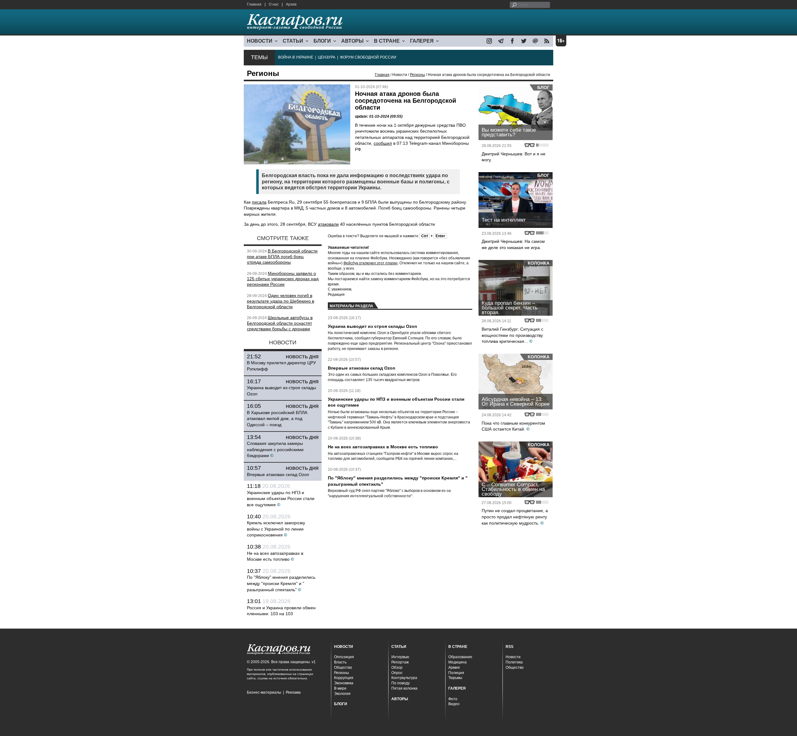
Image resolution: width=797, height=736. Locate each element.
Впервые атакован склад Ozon (278, 474)
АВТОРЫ (352, 41)
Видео (454, 704)
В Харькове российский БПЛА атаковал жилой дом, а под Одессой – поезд (277, 418)
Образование (460, 657)
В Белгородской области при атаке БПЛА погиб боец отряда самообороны (282, 256)
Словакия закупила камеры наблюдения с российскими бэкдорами (275, 449)
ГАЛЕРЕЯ (422, 41)
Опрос (397, 673)
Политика (514, 662)
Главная (254, 4)
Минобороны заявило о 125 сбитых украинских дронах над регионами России (282, 279)
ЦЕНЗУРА (326, 57)
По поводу (400, 683)
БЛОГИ (322, 41)
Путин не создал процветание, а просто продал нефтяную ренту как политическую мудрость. (515, 516)
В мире (340, 688)
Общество (343, 667)
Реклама (293, 692)
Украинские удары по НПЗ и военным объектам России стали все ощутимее (280, 498)
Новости (513, 657)
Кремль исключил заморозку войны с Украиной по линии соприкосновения (276, 528)
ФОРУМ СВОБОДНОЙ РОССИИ (368, 57)
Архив (291, 4)
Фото (452, 699)
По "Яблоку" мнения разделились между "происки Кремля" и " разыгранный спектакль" (281, 583)
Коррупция (343, 678)
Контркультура (404, 678)
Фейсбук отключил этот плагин (370, 263)
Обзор (397, 667)
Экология (342, 693)
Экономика (343, 683)
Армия (454, 667)
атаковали (328, 224)
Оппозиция (344, 657)
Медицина (457, 662)
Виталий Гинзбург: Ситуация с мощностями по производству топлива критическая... (512, 335)
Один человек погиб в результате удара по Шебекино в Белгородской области (280, 301)
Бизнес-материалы (264, 692)
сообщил (383, 143)
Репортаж (400, 662)
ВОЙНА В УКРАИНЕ (295, 57)
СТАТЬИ (293, 41)
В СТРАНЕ (387, 41)
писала (259, 202)
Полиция (456, 673)
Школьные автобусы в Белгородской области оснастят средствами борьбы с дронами (280, 323)
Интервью (400, 657)
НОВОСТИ (259, 41)
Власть (340, 662)
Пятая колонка (404, 688)
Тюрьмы (455, 678)
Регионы (417, 75)
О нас (274, 4)
